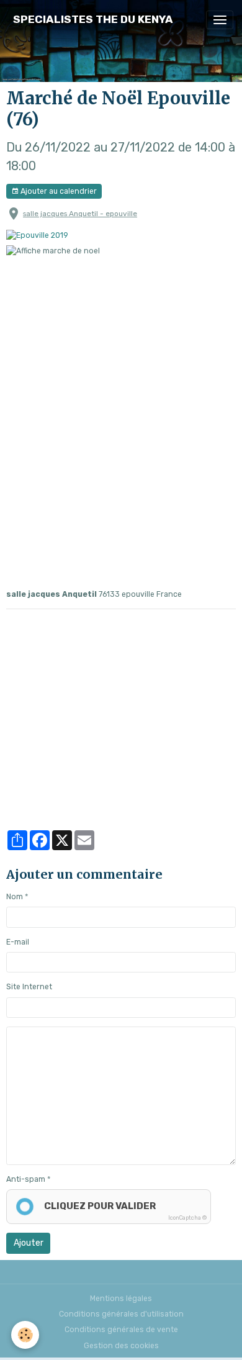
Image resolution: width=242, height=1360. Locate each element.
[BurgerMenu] (219, 20)
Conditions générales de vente (121, 1329)
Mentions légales (121, 1298)
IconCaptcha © (187, 1218)
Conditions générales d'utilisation (121, 1314)
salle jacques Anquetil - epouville (80, 213)
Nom (14, 896)
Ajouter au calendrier (58, 191)
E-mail (17, 942)
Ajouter (28, 1243)
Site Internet (29, 986)
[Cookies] (25, 1335)
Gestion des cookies (121, 1345)
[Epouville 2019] (37, 234)
